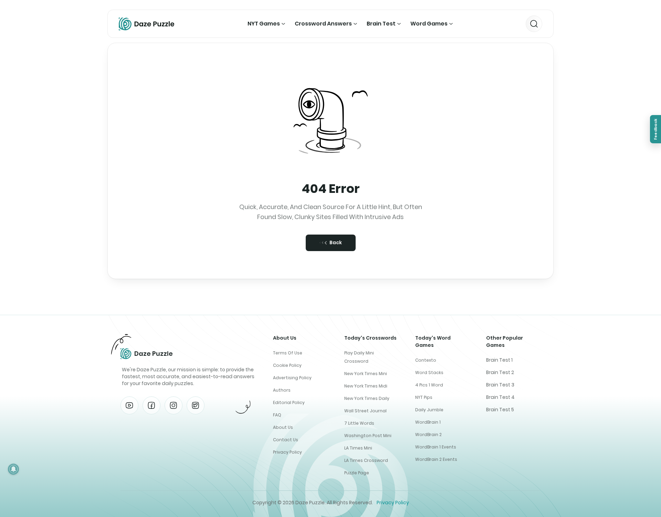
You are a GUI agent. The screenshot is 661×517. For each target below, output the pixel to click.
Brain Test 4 (500, 397)
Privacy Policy (287, 452)
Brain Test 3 (500, 384)
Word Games (429, 24)
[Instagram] (173, 405)
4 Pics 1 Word (429, 385)
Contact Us (285, 440)
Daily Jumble (429, 410)
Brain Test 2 (500, 372)
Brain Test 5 (500, 409)
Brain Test (381, 24)
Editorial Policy (289, 402)
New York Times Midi (365, 386)
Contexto (425, 360)
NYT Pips (423, 397)
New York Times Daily (366, 398)
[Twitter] (195, 405)
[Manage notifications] (13, 469)
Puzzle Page (356, 473)
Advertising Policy (292, 378)
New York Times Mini (365, 373)
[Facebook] (151, 405)
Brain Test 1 (499, 359)
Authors (282, 390)
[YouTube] (129, 405)
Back (335, 242)
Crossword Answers (323, 24)
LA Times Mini (358, 448)
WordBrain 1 (428, 422)
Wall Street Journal (365, 411)
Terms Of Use (287, 353)
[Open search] (534, 23)
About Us (283, 427)
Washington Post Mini (367, 435)
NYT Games (264, 24)
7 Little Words (359, 423)
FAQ (277, 415)
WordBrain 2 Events (436, 459)
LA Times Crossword (366, 460)
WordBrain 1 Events (435, 447)
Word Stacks (429, 372)
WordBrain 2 (428, 434)
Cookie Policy (287, 365)
